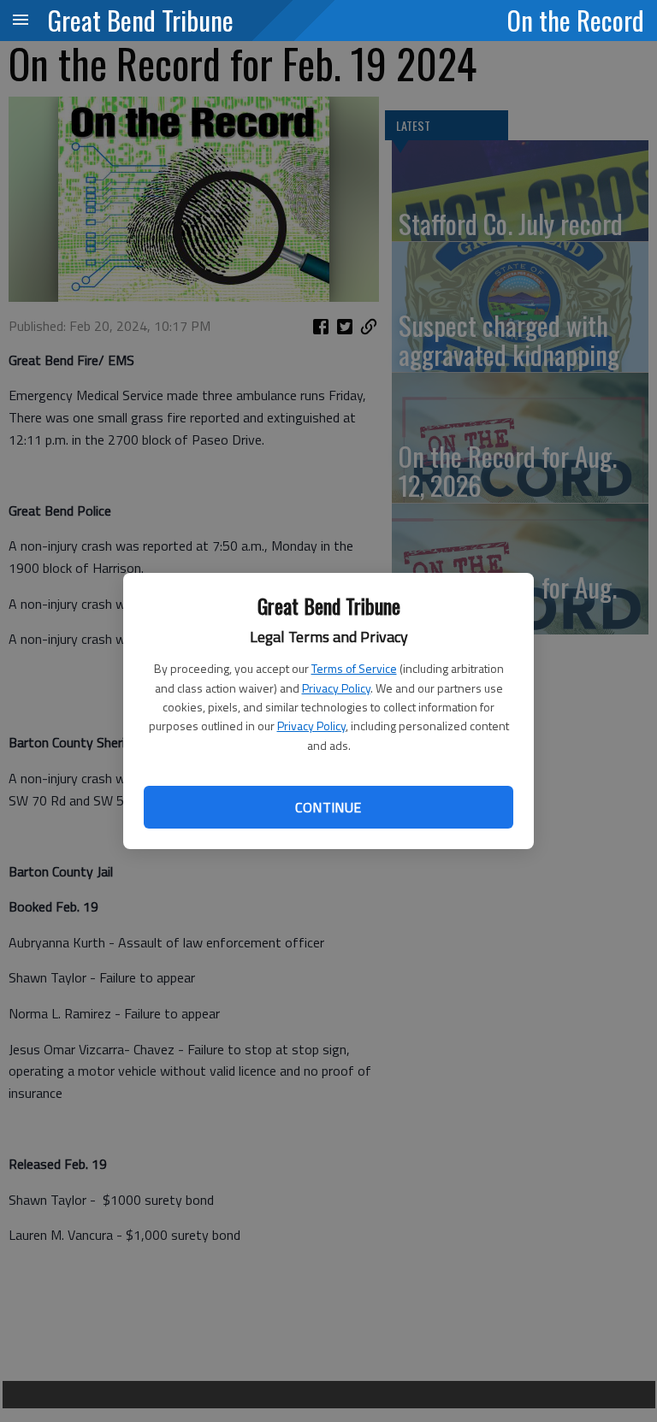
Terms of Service (354, 668)
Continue (328, 807)
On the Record (575, 19)
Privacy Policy (336, 688)
